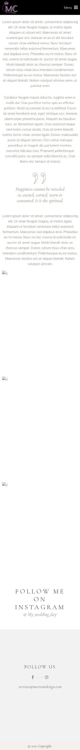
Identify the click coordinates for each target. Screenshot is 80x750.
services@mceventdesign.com (40, 686)
